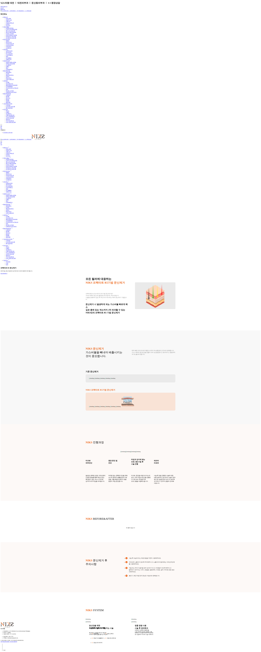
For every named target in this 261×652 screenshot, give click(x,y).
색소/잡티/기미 (9, 83)
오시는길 (8, 25)
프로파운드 (8, 46)
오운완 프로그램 (10, 118)
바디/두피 (5, 109)
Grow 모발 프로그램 (11, 122)
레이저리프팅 (6, 39)
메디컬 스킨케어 (10, 90)
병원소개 (5, 17)
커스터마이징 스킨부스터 (12, 88)
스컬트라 (8, 95)
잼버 (7, 56)
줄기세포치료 (9, 108)
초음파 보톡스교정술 (11, 62)
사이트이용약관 (13, 641)
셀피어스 (8, 119)
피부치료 (5, 80)
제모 (7, 89)
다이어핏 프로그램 (10, 106)
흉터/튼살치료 (6, 70)
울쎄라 (7, 40)
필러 (7, 68)
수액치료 (8, 105)
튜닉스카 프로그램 (10, 30)
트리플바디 (8, 113)
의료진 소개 (9, 20)
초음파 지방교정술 (10, 63)
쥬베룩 (7, 100)
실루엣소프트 (9, 50)
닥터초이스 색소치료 (11, 36)
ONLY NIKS (6, 26)
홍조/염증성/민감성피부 (11, 85)
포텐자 (7, 76)
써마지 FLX (9, 42)
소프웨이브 (8, 48)
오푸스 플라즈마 (10, 79)
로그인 (2, 8)
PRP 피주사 (8, 78)
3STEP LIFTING (10, 28)
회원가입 (3, 9)
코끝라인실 (8, 59)
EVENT (8, 24)
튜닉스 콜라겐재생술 (11, 32)
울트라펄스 (8, 72)
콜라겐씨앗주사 (10, 75)
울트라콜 (8, 102)
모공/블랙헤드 (9, 86)
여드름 (7, 82)
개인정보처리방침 (5, 641)
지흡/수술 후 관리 (10, 115)
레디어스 (8, 98)
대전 (7, 264)
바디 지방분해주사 (10, 116)
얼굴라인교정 (6, 60)
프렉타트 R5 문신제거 (11, 92)
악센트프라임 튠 (10, 43)
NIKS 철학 (8, 18)
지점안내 (3, 130)
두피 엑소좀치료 (10, 120)
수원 (7, 263)
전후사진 (8, 21)
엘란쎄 (7, 96)
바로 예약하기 (4, 273)
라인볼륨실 (8, 58)
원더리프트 (8, 52)
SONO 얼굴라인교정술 (11, 35)
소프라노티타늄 (10, 45)
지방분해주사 (9, 69)
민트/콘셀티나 (9, 55)
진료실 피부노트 (10, 22)
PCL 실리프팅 (9, 53)
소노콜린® (8, 65)
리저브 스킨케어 (10, 33)
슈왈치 (7, 112)
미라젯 (7, 73)
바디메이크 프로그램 (11, 38)
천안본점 (8, 261)
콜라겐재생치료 (7, 93)
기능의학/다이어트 (7, 103)
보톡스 (7, 66)
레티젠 (7, 99)
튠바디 (7, 110)
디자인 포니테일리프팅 (11, 29)
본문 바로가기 (4, 6)
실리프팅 (5, 49)
